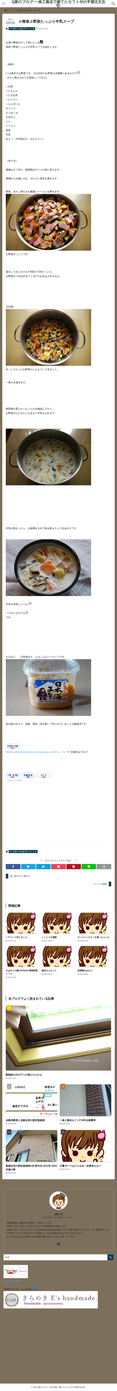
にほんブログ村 (14, 780)
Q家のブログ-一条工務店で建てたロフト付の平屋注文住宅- (58, 3)
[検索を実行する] (110, 1257)
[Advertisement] (58, 815)
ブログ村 (65, 752)
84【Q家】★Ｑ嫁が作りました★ (21, 29)
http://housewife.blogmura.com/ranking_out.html (31, 752)
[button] (113, 3)
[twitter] (58, 1244)
